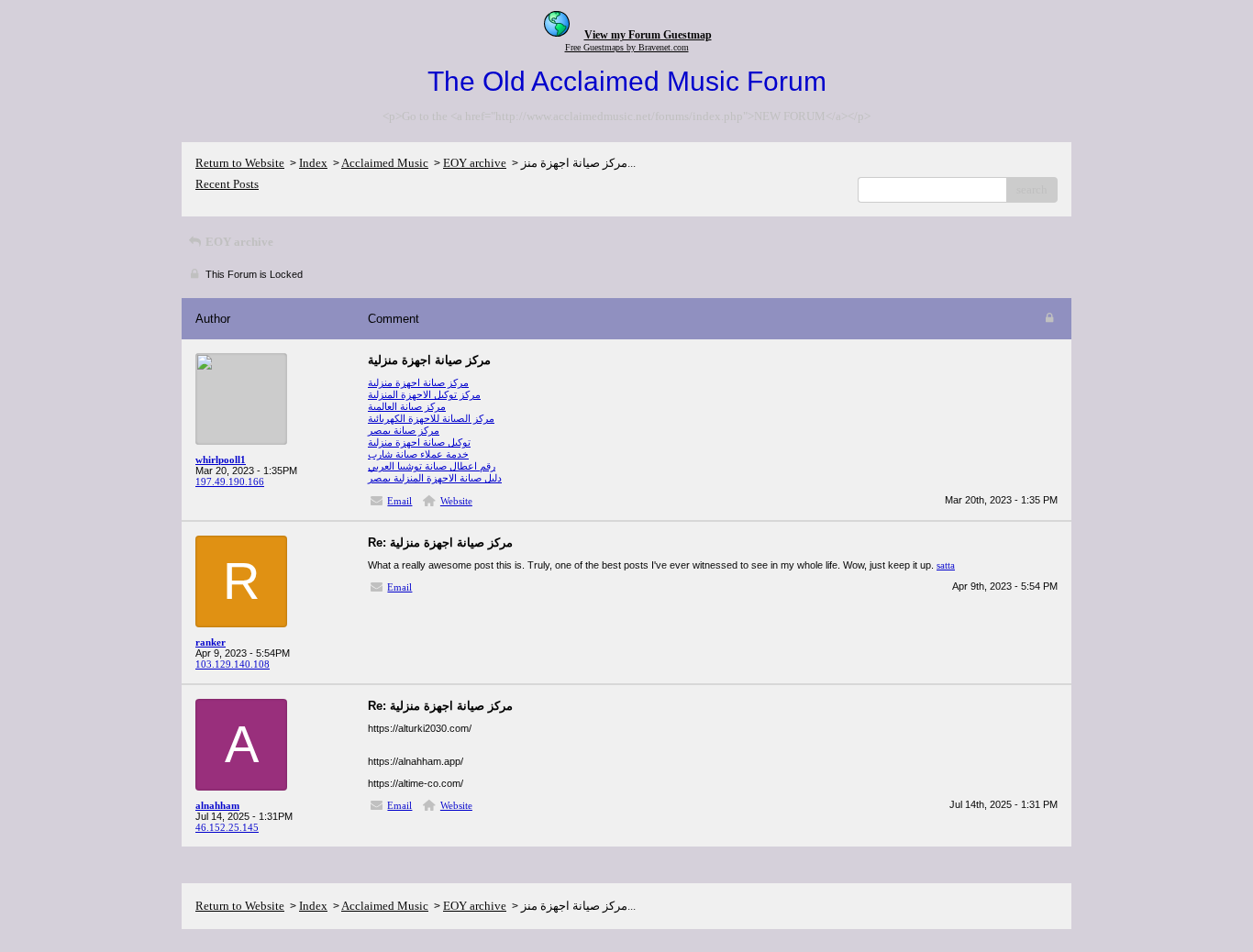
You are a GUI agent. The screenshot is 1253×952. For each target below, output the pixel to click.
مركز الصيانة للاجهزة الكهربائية (431, 418)
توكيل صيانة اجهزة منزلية (419, 442)
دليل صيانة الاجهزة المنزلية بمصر (435, 477)
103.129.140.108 (232, 664)
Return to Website (239, 163)
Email (399, 500)
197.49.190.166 (229, 481)
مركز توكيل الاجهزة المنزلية (424, 394)
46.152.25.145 (227, 827)
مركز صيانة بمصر (403, 430)
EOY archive (474, 163)
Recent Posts (227, 184)
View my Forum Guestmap (648, 34)
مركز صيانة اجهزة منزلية (418, 382)
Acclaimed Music (384, 163)
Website (456, 500)
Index (313, 163)
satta (946, 564)
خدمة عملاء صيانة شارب (418, 453)
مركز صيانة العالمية (407, 406)
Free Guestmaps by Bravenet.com (627, 47)
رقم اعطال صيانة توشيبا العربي (431, 465)
